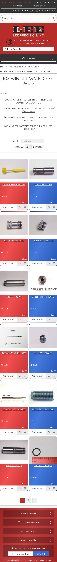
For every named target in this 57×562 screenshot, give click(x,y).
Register (6, 10)
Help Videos (17, 6)
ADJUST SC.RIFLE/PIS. (14, 240)
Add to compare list (19, 207)
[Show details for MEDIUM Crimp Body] (43, 393)
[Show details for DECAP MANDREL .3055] (14, 337)
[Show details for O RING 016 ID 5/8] (43, 450)
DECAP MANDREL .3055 (14, 353)
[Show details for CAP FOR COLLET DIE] (43, 225)
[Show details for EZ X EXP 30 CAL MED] (14, 393)
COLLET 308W (14, 297)
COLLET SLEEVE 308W (43, 297)
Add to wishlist (25, 207)
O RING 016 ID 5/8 (43, 465)
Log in (16, 10)
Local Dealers (40, 2)
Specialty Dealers (24, 2)
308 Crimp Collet (43, 184)
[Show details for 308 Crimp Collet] (43, 168)
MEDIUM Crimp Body (43, 409)
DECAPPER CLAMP (43, 353)
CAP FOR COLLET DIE (43, 240)
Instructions (40, 6)
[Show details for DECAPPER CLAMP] (43, 337)
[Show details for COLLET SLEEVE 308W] (43, 281)
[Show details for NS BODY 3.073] (14, 450)
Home (2, 67)
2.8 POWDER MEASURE (13, 184)
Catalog (52, 2)
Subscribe (41, 554)
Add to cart (8, 207)
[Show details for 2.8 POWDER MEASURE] (14, 168)
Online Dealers (8, 2)
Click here (35, 102)
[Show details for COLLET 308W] (14, 281)
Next (34, 500)
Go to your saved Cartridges (32, 43)
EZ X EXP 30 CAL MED (13, 409)
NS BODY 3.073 (14, 465)
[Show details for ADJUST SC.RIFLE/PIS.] (14, 225)
